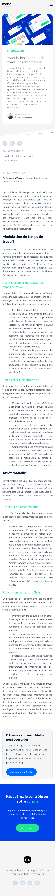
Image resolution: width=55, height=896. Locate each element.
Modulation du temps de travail (19, 156)
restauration (45, 203)
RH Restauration (16, 51)
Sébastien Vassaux (15, 178)
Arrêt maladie (11, 160)
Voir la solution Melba (21, 771)
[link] (6, 143)
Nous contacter (27, 827)
